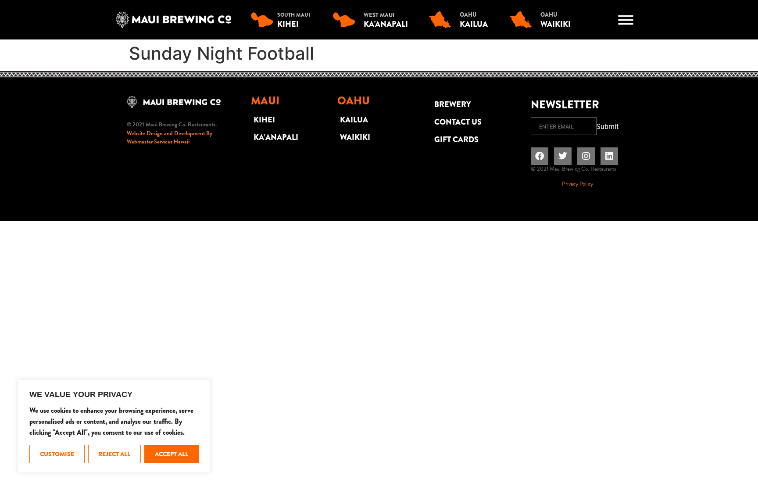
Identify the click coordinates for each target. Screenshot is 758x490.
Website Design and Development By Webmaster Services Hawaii (169, 138)
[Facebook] (539, 156)
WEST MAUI (379, 15)
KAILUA (354, 119)
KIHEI (264, 119)
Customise (57, 454)
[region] (114, 426)
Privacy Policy (577, 183)
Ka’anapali (276, 137)
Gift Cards (456, 139)
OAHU (468, 15)
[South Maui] (264, 20)
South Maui (293, 15)
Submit (607, 126)
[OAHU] (442, 20)
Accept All (171, 454)
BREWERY (452, 104)
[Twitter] (563, 156)
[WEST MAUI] (346, 20)
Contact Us (458, 122)
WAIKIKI (355, 137)
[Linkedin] (609, 156)
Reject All (114, 454)
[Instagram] (586, 156)
